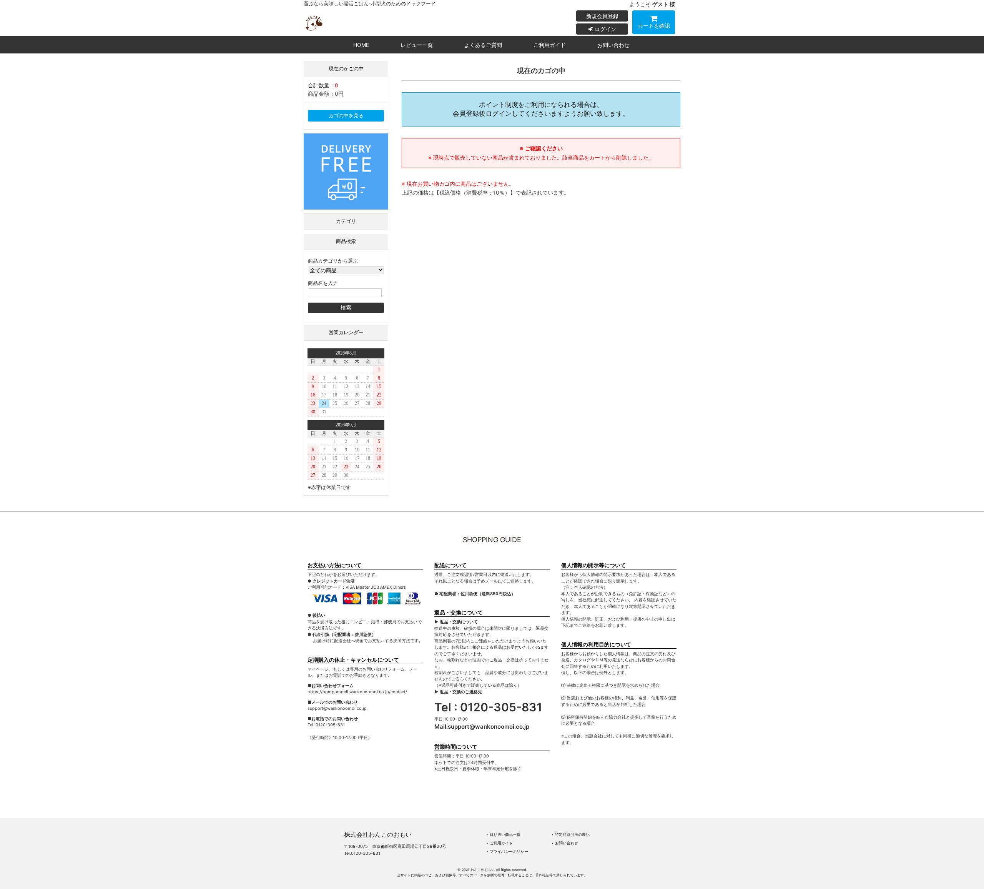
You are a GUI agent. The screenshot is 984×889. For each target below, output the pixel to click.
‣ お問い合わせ (565, 843)
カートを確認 (654, 25)
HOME (361, 45)
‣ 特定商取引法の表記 (571, 834)
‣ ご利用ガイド (499, 843)
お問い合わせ (613, 45)
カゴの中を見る (346, 115)
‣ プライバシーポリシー (507, 851)
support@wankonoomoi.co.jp (488, 726)
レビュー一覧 (417, 45)
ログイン (604, 29)
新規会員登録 (602, 16)
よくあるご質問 (483, 45)
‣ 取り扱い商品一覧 (503, 834)
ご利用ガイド (550, 45)
